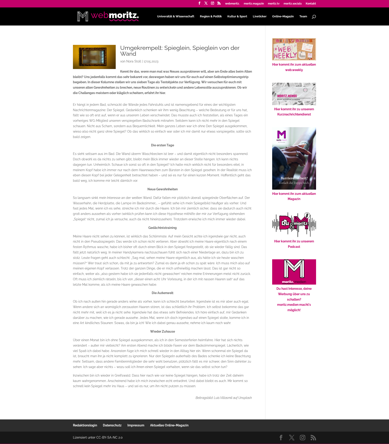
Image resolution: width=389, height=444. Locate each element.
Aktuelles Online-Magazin (169, 425)
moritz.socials (293, 3)
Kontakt (311, 3)
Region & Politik (211, 16)
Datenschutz (112, 425)
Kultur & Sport (237, 16)
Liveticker (260, 16)
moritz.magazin (254, 3)
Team (303, 16)
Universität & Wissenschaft (175, 16)
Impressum (135, 425)
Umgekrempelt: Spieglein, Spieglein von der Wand (179, 50)
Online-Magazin (283, 16)
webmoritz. (232, 3)
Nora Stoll (133, 61)
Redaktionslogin (85, 425)
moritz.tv (274, 3)
